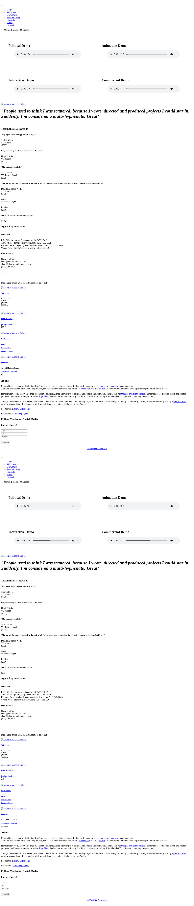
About (9, 22)
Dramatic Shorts (6, 351)
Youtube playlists (21, 413)
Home (9, 10)
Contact (10, 25)
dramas (102, 388)
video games (115, 386)
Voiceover (11, 12)
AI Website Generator (97, 448)
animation (104, 386)
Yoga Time (43, 396)
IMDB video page (21, 409)
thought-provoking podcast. (133, 394)
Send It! (5, 442)
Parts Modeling (13, 17)
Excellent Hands (6, 324)
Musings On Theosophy (9, 371)
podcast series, (179, 401)
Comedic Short (6, 348)
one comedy (84, 388)
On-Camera (12, 15)
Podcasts (11, 20)
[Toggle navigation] (2, 5)
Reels (3, 344)
